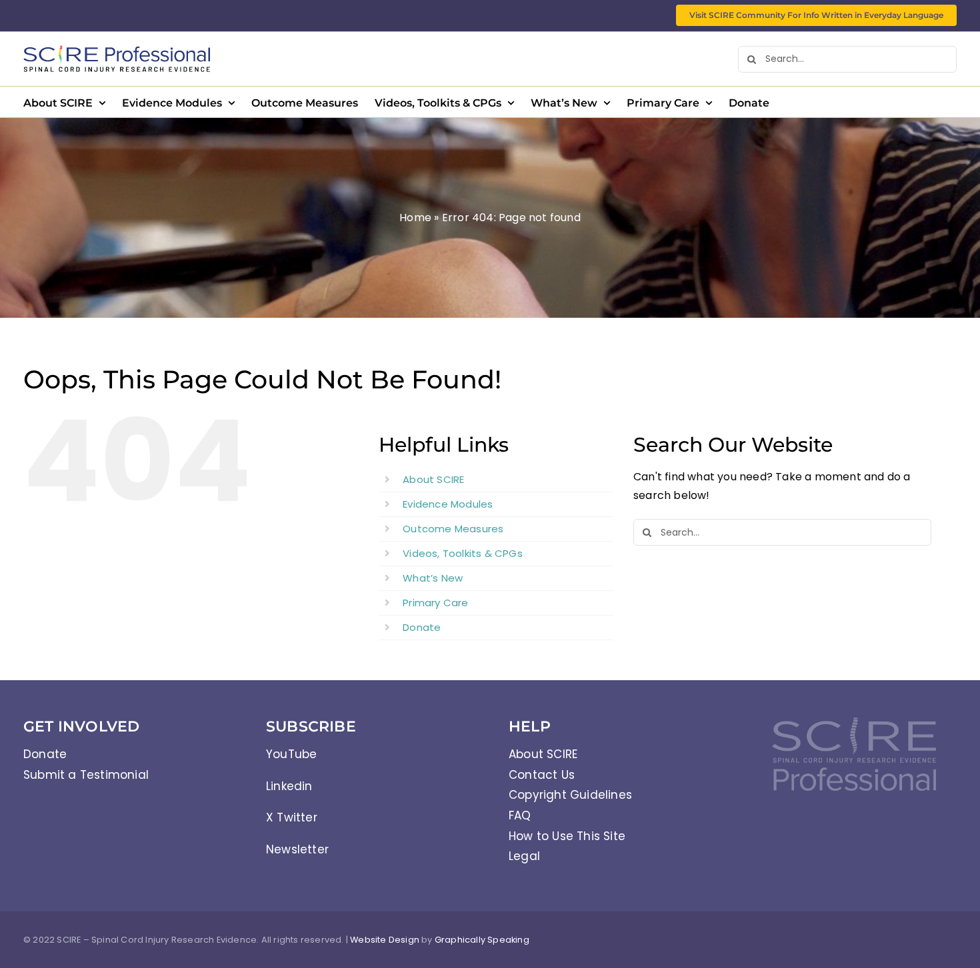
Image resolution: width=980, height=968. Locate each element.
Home (415, 217)
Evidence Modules (448, 504)
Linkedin (289, 786)
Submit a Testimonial (86, 775)
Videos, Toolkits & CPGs (463, 553)
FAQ (520, 815)
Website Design (384, 939)
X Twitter (291, 817)
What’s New (433, 578)
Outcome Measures (453, 529)
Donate (422, 627)
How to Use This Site (567, 836)
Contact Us (542, 775)
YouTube (291, 754)
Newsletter (297, 849)
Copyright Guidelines (570, 795)
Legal (524, 856)
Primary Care (435, 603)
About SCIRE (433, 479)
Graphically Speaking (482, 939)
